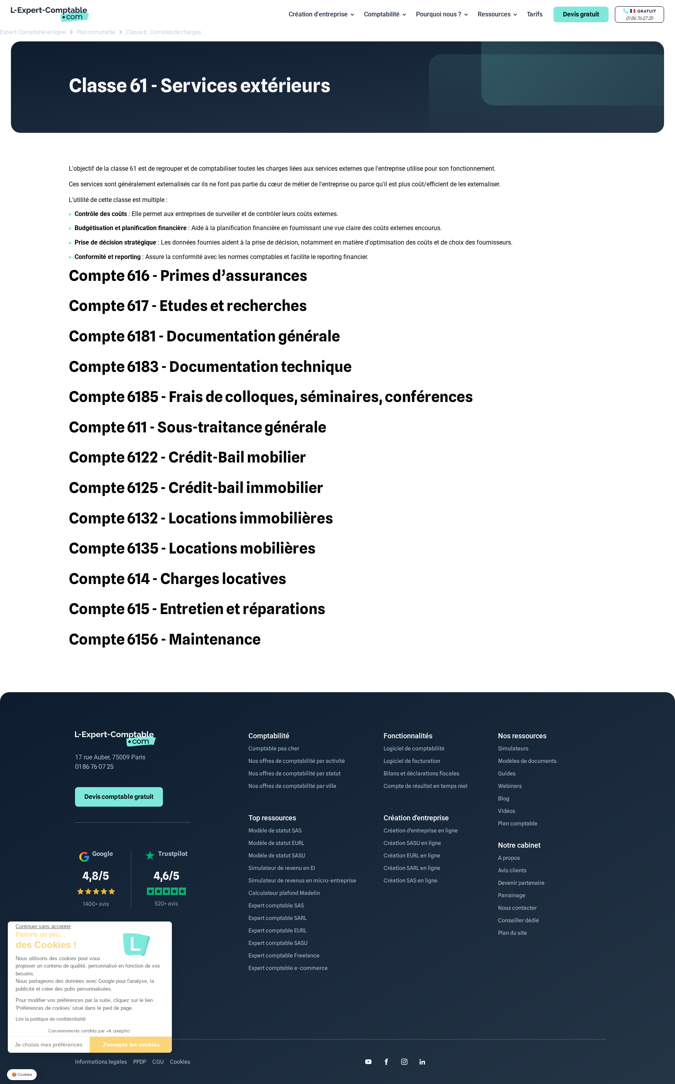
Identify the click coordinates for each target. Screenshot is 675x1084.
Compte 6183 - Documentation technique (210, 366)
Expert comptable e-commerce (288, 968)
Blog (503, 798)
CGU (158, 1062)
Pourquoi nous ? (438, 14)
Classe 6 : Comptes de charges (163, 32)
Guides (507, 773)
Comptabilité (382, 14)
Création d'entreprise (318, 14)
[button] (22, 1074)
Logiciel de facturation (412, 761)
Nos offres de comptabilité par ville (292, 786)
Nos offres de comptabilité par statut (294, 773)
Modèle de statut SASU (276, 855)
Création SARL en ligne (412, 868)
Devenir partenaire (521, 883)
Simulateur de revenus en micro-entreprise (302, 880)
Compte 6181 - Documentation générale (204, 336)
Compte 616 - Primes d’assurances (188, 275)
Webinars (510, 786)
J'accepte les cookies (131, 1044)
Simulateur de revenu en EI (281, 868)
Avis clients (512, 870)
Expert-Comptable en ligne (33, 32)
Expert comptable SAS (276, 905)
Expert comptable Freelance (284, 955)
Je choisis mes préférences (48, 1044)
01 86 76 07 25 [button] (639, 18)
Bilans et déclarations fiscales (421, 773)
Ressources (494, 14)
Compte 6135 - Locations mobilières (192, 548)
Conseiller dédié (518, 920)
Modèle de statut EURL (276, 843)
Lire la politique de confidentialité (51, 1019)
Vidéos (506, 811)
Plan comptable (96, 32)
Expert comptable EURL (277, 930)
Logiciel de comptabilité (414, 748)
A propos (509, 858)
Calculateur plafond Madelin (284, 893)
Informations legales (101, 1062)
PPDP (139, 1062)
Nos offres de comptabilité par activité (296, 761)
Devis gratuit (581, 14)
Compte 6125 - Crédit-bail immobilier (196, 487)
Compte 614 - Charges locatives (177, 579)
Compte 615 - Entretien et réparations (197, 609)
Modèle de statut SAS (275, 830)
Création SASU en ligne (412, 843)
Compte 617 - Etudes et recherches (188, 305)
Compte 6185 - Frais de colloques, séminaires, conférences (271, 396)
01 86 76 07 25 (94, 766)
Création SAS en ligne (411, 880)
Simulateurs (513, 748)
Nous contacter (517, 908)
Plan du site (512, 933)
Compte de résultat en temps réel (426, 786)
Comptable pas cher (273, 748)
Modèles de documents (527, 761)
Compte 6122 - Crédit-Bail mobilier (187, 457)
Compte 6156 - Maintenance (165, 639)
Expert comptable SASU (277, 943)
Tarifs (535, 14)
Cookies (180, 1062)
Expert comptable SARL (277, 918)
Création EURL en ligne (412, 855)
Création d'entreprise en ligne (421, 830)
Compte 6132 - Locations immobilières (201, 518)
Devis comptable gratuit (119, 796)
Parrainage (511, 895)
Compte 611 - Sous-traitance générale (197, 427)
